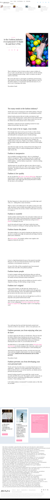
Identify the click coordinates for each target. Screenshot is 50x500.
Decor (17, 6)
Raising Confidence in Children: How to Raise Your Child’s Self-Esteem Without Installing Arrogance (21, 430)
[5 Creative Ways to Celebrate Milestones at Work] (7, 416)
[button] (2, 2)
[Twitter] (49, 2)
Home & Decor (43, 6)
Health (29, 6)
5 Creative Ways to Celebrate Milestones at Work (7, 427)
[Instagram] (40, 2)
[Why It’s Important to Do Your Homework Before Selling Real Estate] (39, 7)
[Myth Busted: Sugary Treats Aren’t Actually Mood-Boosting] (27, 7)
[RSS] (46, 2)
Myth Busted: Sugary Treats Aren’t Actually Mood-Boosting (32, 8)
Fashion (13, 37)
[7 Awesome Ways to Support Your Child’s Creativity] (2, 7)
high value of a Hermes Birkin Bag (26, 176)
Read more (5, 434)
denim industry (13, 238)
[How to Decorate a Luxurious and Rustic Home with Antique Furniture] (14, 7)
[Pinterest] (43, 2)
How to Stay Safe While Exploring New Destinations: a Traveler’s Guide (38, 418)
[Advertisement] (25, 22)
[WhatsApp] (17, 50)
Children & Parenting (7, 6)
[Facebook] (38, 2)
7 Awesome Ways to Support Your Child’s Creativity (6, 8)
